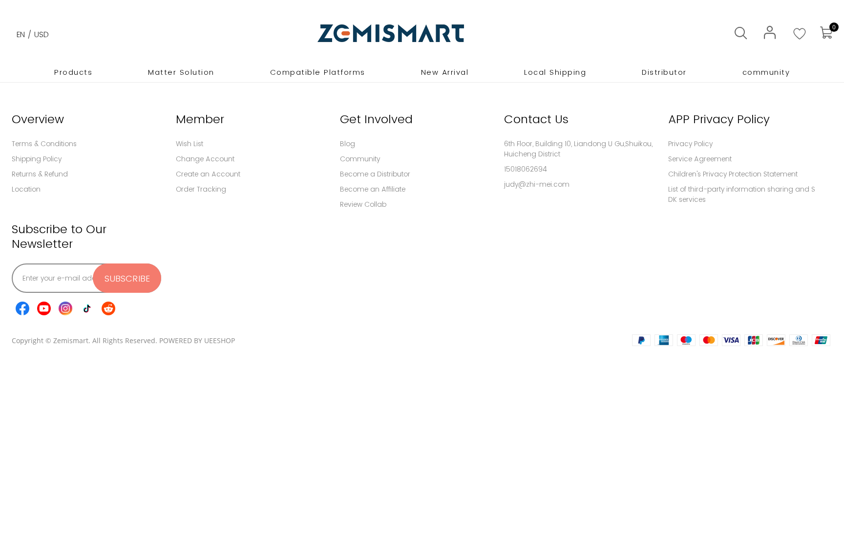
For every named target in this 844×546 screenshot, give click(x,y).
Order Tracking (201, 189)
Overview (38, 119)
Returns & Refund (40, 174)
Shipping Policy (37, 159)
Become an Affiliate (372, 189)
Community (360, 159)
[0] (826, 33)
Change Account (205, 159)
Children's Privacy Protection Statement (733, 174)
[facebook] (22, 308)
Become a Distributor (375, 174)
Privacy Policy (690, 144)
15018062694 (525, 169)
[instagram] (65, 308)
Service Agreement (700, 159)
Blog (347, 144)
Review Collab (363, 204)
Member (200, 119)
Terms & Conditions (44, 144)
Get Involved (376, 119)
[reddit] (108, 308)
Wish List (189, 144)
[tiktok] (87, 308)
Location (26, 189)
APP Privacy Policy (719, 119)
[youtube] (44, 308)
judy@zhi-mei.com (537, 184)
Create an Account (208, 174)
